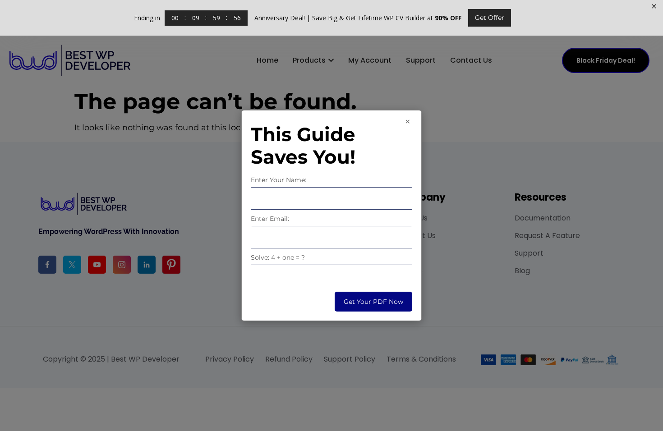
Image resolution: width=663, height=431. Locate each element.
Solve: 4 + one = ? (278, 257)
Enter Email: (270, 219)
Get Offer (489, 18)
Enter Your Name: (278, 180)
